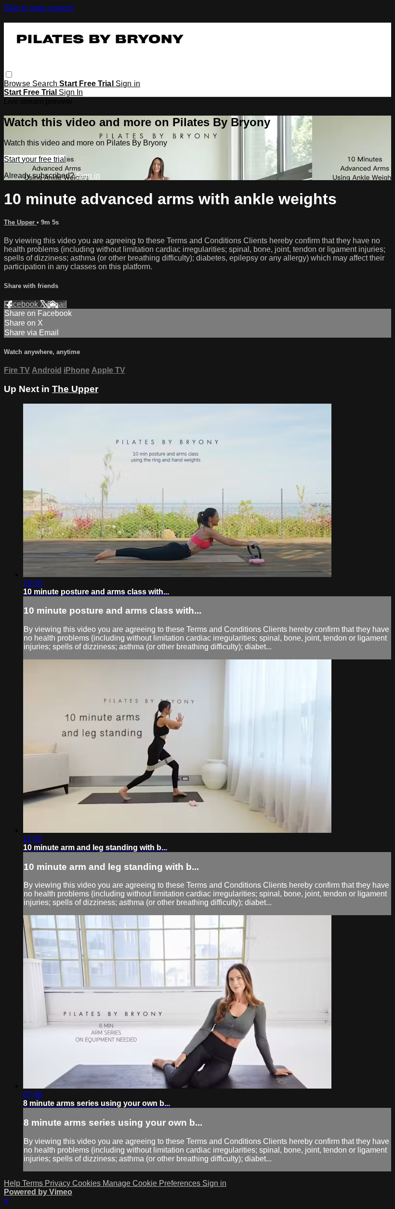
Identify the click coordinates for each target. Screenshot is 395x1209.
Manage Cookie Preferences (152, 1183)
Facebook (22, 304)
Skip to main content (38, 8)
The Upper (20, 222)
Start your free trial (35, 159)
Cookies (87, 1183)
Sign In (71, 92)
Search (45, 83)
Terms (33, 1183)
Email (57, 304)
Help (13, 1183)
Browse (18, 83)
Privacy (58, 1183)
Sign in (128, 83)
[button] (9, 74)
